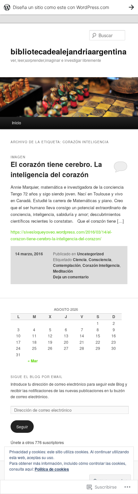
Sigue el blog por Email (37, 377)
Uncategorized (90, 254)
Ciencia (80, 259)
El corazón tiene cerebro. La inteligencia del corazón (56, 169)
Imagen (18, 157)
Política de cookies (52, 469)
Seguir (22, 426)
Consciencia (100, 259)
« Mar (33, 361)
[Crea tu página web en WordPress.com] (69, 7)
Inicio (16, 122)
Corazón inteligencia (101, 265)
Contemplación (67, 265)
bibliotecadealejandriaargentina (68, 51)
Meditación (63, 271)
